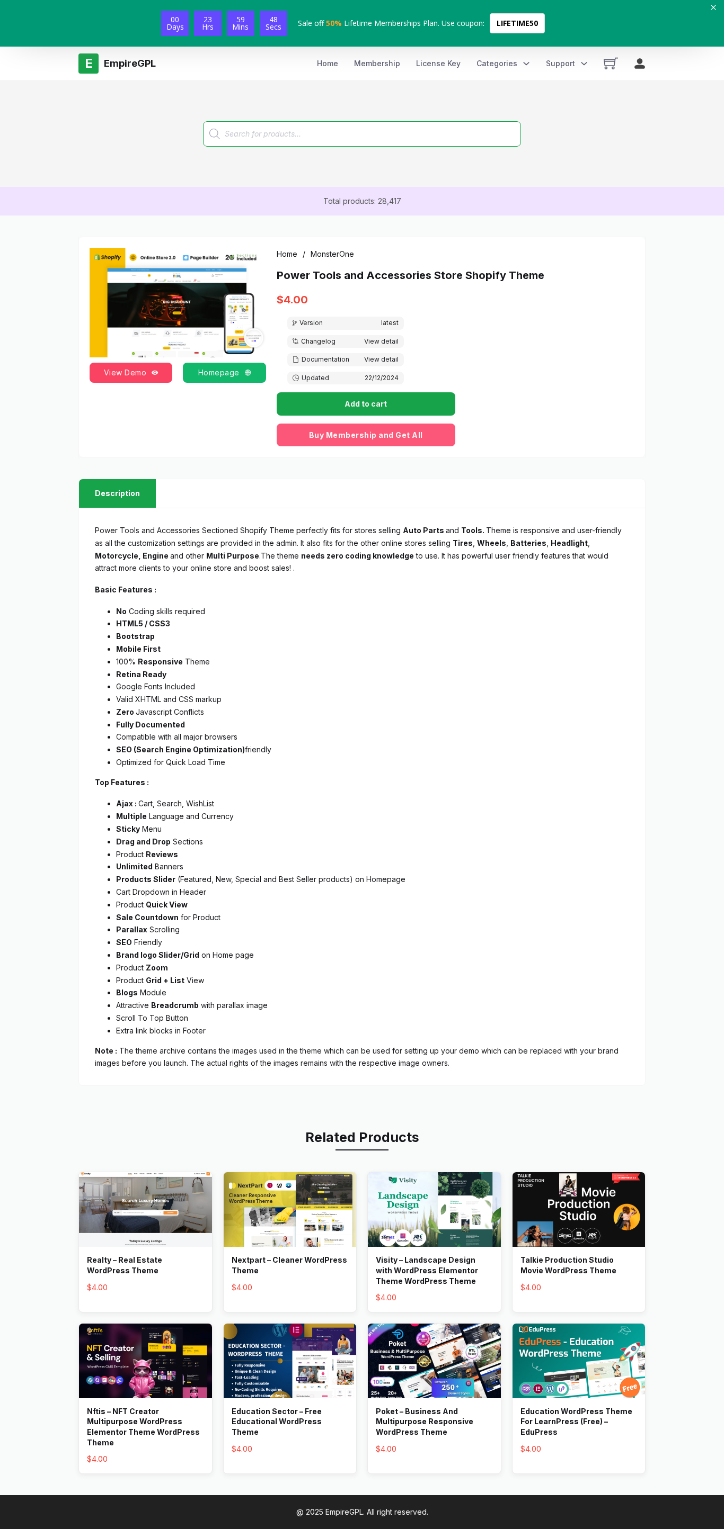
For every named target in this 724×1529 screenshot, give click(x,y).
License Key (438, 63)
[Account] (640, 63)
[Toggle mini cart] (611, 63)
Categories (496, 63)
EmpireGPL (344, 1511)
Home (327, 63)
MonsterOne (332, 253)
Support (560, 63)
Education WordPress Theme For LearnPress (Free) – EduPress (576, 1421)
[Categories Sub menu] (526, 64)
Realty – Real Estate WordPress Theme (124, 1265)
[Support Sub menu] (584, 64)
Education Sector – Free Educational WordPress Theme (277, 1421)
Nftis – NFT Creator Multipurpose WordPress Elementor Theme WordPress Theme (143, 1427)
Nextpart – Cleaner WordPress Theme (289, 1265)
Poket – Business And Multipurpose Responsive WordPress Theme (424, 1421)
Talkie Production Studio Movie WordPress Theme (568, 1265)
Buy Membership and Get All (366, 434)
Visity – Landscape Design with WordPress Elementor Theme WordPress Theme (427, 1270)
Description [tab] (117, 493)
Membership (377, 63)
